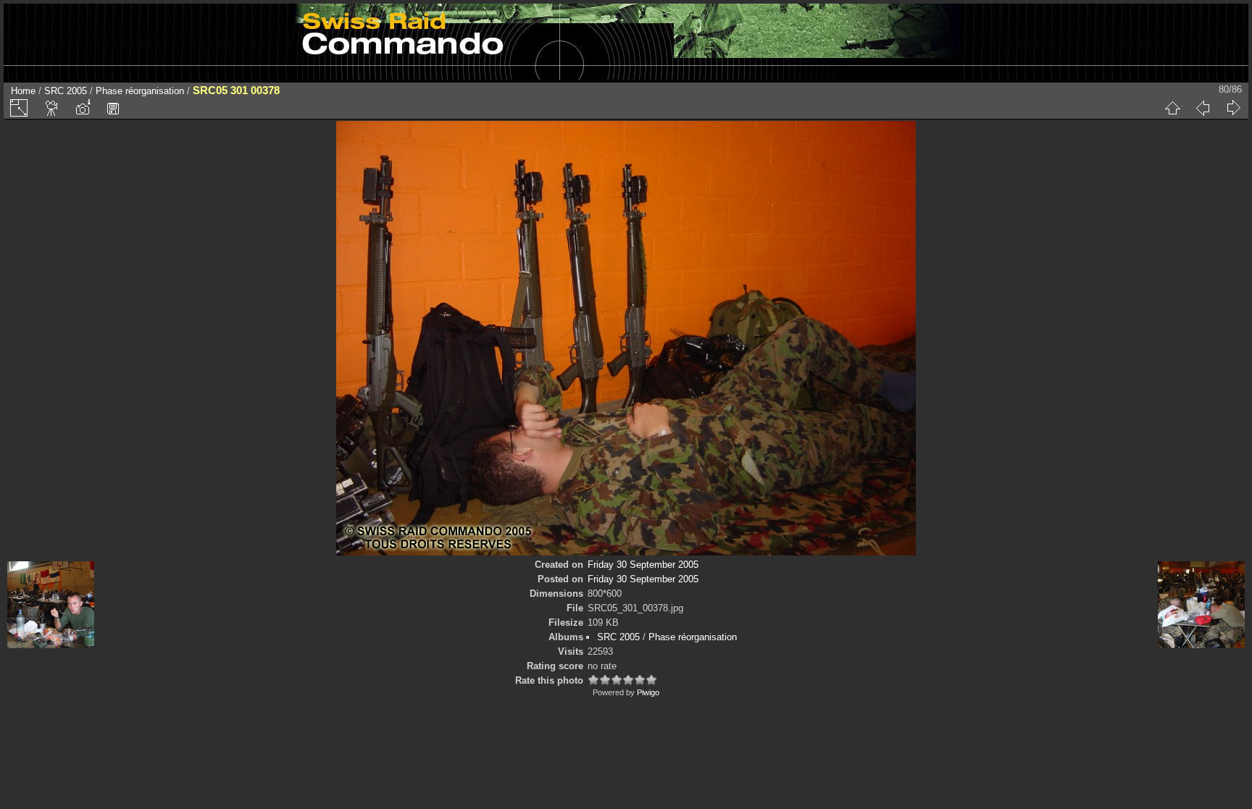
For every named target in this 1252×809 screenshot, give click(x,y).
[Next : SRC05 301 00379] (1233, 107)
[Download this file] (113, 107)
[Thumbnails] (1172, 107)
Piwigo (648, 692)
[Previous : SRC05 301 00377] (1203, 107)
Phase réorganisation (140, 90)
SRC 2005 (65, 90)
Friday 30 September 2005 (643, 564)
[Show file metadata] (82, 107)
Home (23, 90)
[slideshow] (52, 107)
